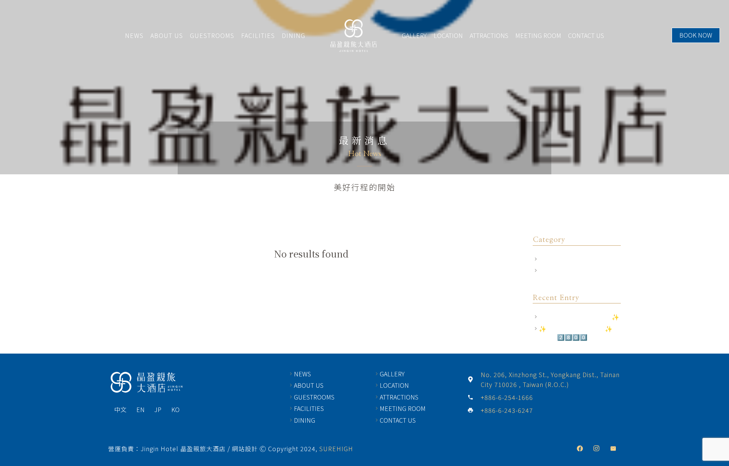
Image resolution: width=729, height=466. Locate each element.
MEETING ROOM (538, 35)
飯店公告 (551, 270)
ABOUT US (166, 35)
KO (175, 409)
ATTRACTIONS (489, 35)
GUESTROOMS (212, 35)
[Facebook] (579, 448)
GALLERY (414, 35)
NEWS (134, 35)
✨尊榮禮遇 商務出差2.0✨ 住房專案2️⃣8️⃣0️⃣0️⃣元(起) (579, 332)
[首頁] (146, 382)
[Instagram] (596, 448)
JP (157, 409)
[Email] (613, 448)
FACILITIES (258, 35)
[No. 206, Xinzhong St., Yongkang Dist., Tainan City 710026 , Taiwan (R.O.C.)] (474, 379)
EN (140, 409)
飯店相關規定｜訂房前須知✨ (579, 316)
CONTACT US (586, 35)
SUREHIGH (336, 448)
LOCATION (448, 35)
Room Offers (556, 259)
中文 (120, 409)
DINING (293, 35)
